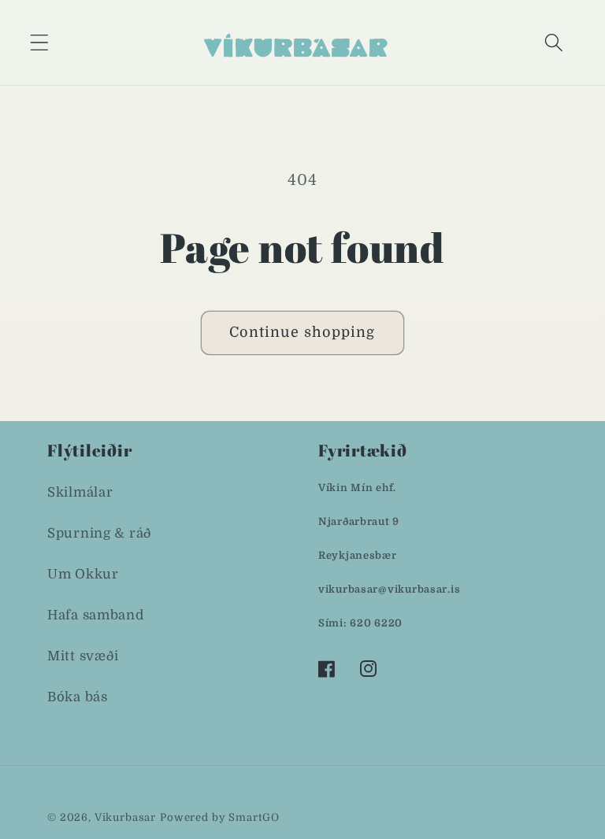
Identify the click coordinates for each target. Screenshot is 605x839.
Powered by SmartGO (220, 817)
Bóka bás (77, 696)
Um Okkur (83, 574)
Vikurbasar (125, 817)
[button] (40, 42)
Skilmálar (80, 492)
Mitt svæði (83, 656)
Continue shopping (302, 332)
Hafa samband (95, 615)
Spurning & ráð (99, 533)
